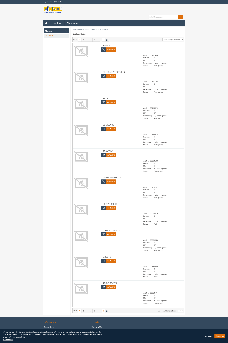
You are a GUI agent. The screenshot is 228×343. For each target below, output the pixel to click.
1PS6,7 (106, 98)
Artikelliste (104, 29)
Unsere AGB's (96, 327)
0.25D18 (107, 256)
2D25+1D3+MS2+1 (112, 177)
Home (85, 29)
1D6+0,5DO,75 (110, 283)
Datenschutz (8, 340)
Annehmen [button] (220, 336)
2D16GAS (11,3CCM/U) (114, 72)
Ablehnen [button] (208, 336)
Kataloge (57, 23)
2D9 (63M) (108, 151)
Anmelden (59, 2)
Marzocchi (94, 29)
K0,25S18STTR (110, 204)
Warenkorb (72, 23)
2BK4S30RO (108, 124)
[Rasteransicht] (107, 40)
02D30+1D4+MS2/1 (112, 230)
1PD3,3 (106, 45)
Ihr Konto (49, 2)
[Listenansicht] (103, 40)
